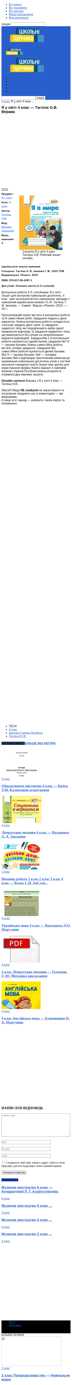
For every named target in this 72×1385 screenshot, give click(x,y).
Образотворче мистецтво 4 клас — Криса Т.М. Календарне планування (34, 788)
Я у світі (6, 197)
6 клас (5, 1198)
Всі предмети (18, 7)
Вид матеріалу (19, 17)
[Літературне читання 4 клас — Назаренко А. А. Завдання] (21, 822)
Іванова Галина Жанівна (26, 732)
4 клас (13, 729)
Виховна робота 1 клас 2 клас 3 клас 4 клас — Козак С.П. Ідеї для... (32, 881)
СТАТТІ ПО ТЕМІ (13, 743)
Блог (12, 1322)
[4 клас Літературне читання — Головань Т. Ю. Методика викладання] (21, 961)
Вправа (6, 226)
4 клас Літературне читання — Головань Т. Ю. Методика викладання (34, 974)
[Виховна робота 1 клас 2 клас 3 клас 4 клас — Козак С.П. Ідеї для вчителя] (21, 868)
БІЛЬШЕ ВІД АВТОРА (40, 743)
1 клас (5, 871)
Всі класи (15, 4)
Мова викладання (21, 14)
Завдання (7, 230)
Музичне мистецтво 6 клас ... (26, 1220)
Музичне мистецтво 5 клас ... (26, 1206)
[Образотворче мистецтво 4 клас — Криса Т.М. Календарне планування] (21, 775)
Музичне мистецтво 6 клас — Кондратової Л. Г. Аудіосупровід (29, 1189)
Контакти (15, 1325)
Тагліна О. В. (17, 736)
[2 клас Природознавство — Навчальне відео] (31, 1364)
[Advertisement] (36, 152)
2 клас (5, 1241)
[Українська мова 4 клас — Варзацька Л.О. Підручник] (21, 915)
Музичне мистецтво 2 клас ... (26, 1234)
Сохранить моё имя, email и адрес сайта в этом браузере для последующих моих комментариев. (33, 1164)
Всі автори (16, 11)
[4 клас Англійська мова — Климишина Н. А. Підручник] (21, 1008)
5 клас (5, 1212)
